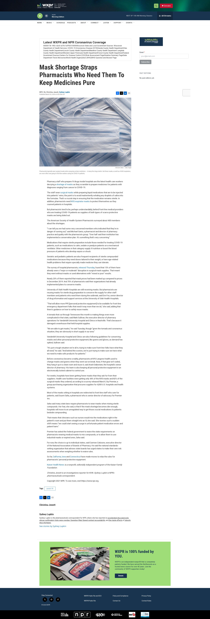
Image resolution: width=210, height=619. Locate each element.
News (39, 23)
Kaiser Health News (55, 465)
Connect (95, 23)
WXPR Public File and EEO (93, 596)
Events (129, 23)
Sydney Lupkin (64, 92)
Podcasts (71, 23)
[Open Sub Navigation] (43, 23)
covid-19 (49, 488)
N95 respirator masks (80, 201)
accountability (99, 520)
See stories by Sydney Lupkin (52, 526)
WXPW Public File (90, 601)
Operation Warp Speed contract (82, 520)
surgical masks (67, 192)
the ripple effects (115, 520)
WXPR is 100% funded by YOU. (134, 553)
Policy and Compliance (120, 596)
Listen (106, 23)
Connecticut (75, 456)
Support (117, 23)
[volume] (46, 15)
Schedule (61, 23)
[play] (40, 16)
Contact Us (116, 601)
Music (49, 23)
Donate (167, 6)
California (57, 456)
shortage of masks (64, 184)
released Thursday (87, 267)
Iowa (64, 456)
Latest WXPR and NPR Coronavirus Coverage (74, 42)
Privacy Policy (146, 596)
